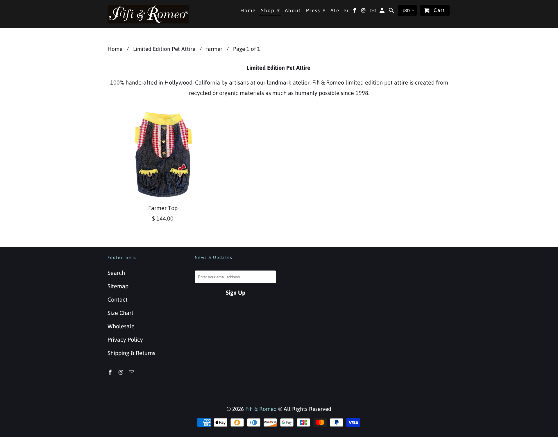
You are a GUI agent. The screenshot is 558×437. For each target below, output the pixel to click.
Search (116, 272)
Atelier (339, 10)
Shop (270, 10)
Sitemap (118, 286)
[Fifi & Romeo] (148, 14)
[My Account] (383, 12)
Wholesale (121, 326)
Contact (118, 299)
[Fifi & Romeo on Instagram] (121, 372)
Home (248, 10)
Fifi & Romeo (261, 409)
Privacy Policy (125, 339)
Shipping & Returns (131, 353)
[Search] (392, 12)
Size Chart (120, 312)
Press (316, 10)
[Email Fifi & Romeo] (132, 372)
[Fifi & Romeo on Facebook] (111, 372)
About (293, 10)
